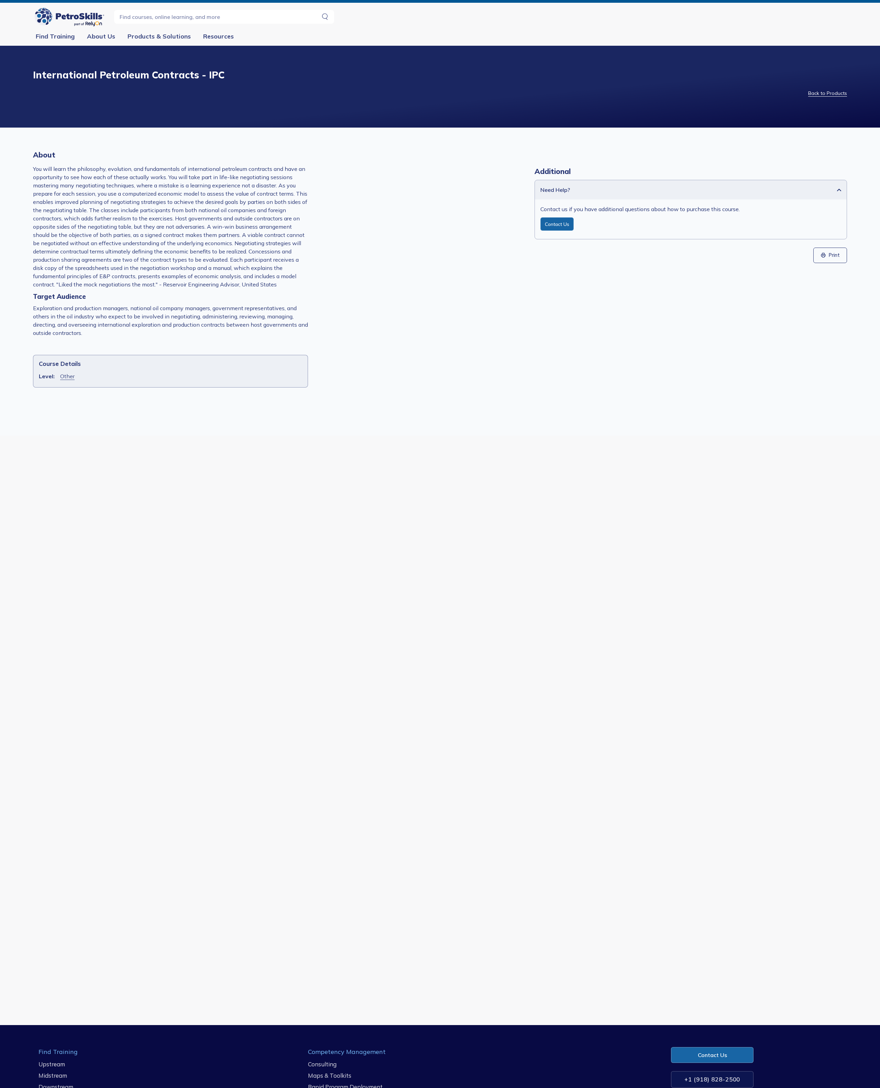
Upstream (51, 1064)
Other (67, 376)
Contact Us (557, 224)
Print (834, 255)
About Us (101, 36)
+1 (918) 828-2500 (712, 1079)
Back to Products (827, 93)
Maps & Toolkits (329, 1075)
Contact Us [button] (712, 1055)
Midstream (52, 1075)
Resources (218, 36)
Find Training (55, 36)
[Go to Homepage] (71, 16)
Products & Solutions (159, 36)
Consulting (322, 1064)
